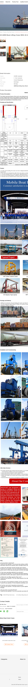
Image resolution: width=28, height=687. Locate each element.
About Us (8, 1)
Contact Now (10, 644)
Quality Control (24, 1)
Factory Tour (15, 1)
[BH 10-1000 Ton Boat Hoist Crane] (9, 630)
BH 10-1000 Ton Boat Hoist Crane (9, 640)
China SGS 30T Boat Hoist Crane (17, 684)
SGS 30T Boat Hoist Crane (8, 594)
